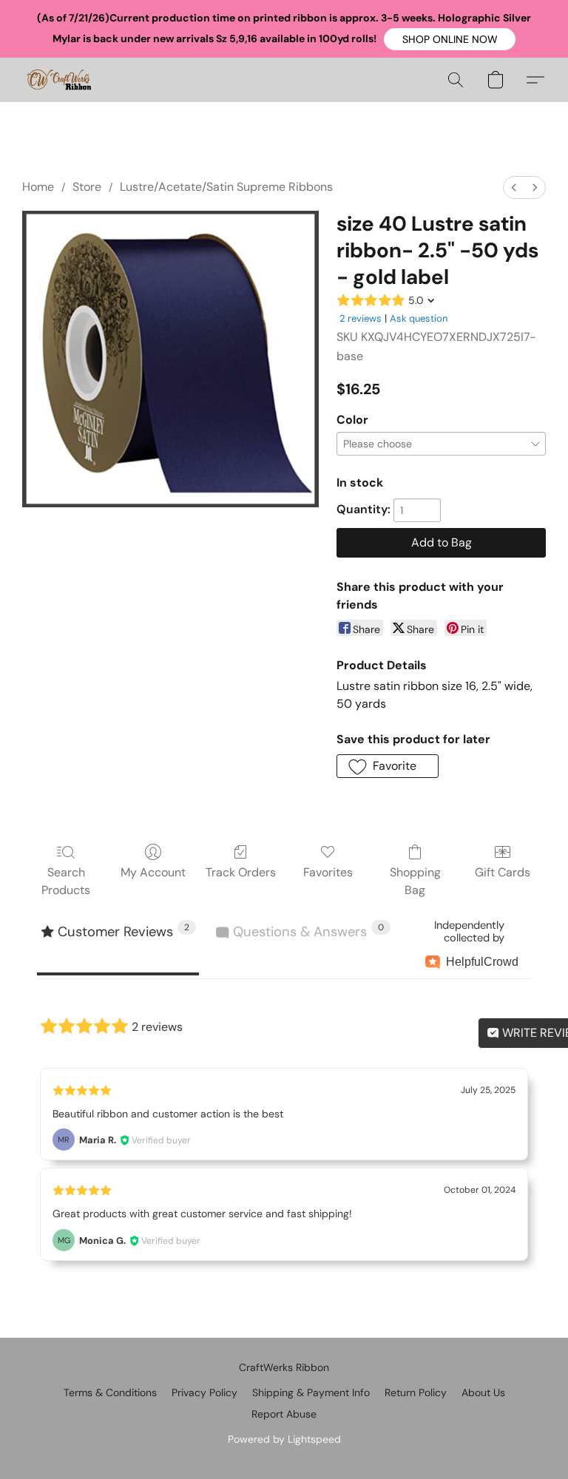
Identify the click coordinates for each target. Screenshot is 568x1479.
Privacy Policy (204, 1392)
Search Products (65, 881)
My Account (153, 872)
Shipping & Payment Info (311, 1392)
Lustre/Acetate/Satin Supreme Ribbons (226, 186)
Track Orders (241, 872)
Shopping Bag (415, 881)
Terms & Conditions (110, 1392)
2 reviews (360, 318)
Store (86, 186)
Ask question (418, 318)
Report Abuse (284, 1414)
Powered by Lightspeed (284, 1439)
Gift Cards (502, 872)
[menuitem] (514, 187)
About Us (483, 1392)
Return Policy (416, 1392)
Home (38, 186)
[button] (449, 39)
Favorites (328, 872)
